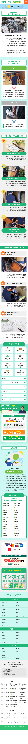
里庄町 (16, 528)
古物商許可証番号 (8, 669)
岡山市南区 (17, 503)
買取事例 (18, 635)
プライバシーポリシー (5, 658)
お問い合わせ (19, 658)
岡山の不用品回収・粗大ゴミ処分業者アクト (16, 726)
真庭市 (5, 514)
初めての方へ (5, 632)
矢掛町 (16, 524)
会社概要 (4, 655)
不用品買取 (20, 365)
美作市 (16, 521)
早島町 (5, 526)
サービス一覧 (5, 602)
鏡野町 (5, 528)
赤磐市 (16, 512)
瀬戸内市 (6, 517)
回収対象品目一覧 (19, 632)
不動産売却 (5, 391)
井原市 (16, 514)
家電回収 (20, 358)
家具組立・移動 (6, 387)
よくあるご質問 (19, 642)
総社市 (5, 510)
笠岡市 (5, 512)
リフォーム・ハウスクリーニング (10, 382)
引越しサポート (7, 373)
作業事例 (4, 638)
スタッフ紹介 (19, 651)
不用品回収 (7, 350)
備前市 (5, 519)
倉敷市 (5, 508)
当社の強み (18, 648)
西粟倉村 (6, 535)
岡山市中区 (6, 505)
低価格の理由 (5, 651)
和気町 (5, 524)
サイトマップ (19, 655)
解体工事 (4, 395)
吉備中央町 (17, 531)
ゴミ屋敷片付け (20, 373)
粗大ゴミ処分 (20, 350)
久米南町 (17, 533)
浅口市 (16, 517)
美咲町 (16, 526)
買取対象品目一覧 (5, 635)
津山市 (16, 508)
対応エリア (4, 648)
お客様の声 (4, 642)
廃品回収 (7, 365)
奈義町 (5, 533)
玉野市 (16, 510)
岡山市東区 (17, 505)
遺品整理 (4, 378)
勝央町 (5, 531)
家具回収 (7, 358)
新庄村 (16, 535)
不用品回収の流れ (19, 638)
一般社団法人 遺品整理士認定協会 (9, 674)
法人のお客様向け (6, 399)
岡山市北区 (6, 503)
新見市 (5, 521)
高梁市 (16, 519)
